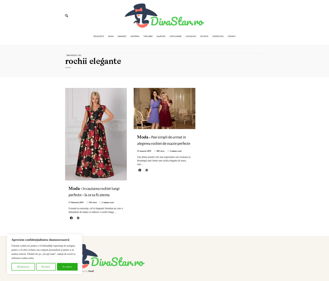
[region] (44, 254)
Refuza (46, 266)
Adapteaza (23, 266)
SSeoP (91, 271)
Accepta (67, 266)
